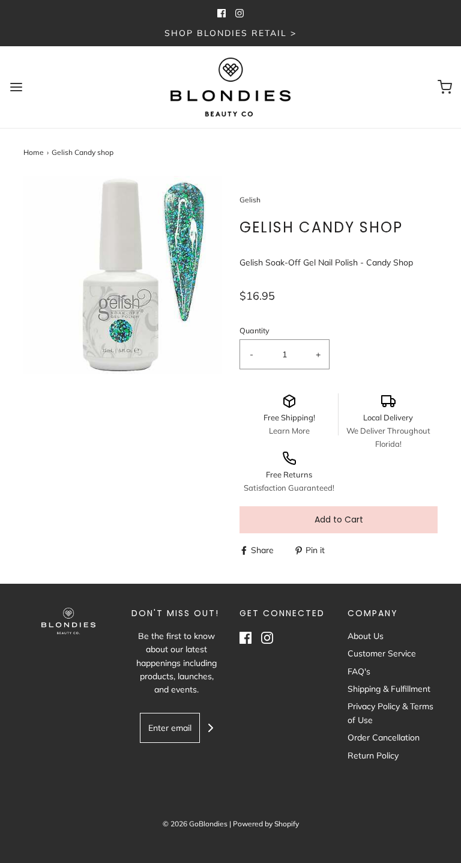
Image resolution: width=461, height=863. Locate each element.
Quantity (255, 330)
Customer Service (382, 653)
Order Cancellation (384, 737)
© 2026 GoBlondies (195, 823)
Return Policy (373, 755)
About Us (366, 636)
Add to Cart (339, 519)
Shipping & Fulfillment (389, 688)
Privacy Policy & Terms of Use (390, 713)
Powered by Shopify (266, 823)
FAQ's (359, 671)
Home (33, 152)
